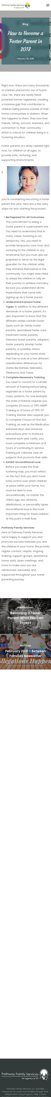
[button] (47, 5)
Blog (25, 24)
